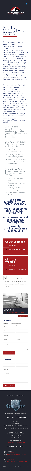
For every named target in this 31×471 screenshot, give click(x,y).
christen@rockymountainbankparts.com (17, 461)
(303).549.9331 (11, 453)
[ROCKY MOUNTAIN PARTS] (15, 10)
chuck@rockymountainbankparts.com (15, 442)
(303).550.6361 (11, 459)
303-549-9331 (12, 246)
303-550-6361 (12, 266)
